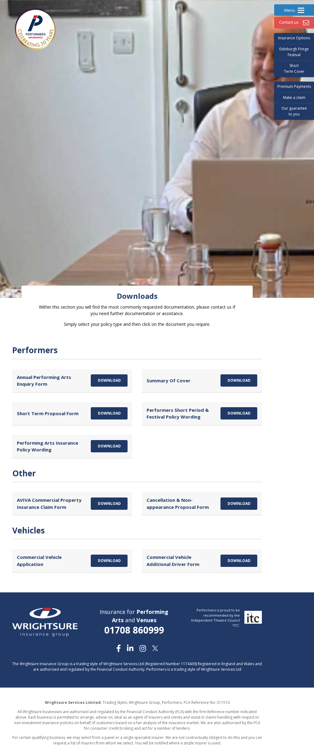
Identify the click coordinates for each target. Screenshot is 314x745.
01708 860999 (134, 630)
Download (109, 380)
